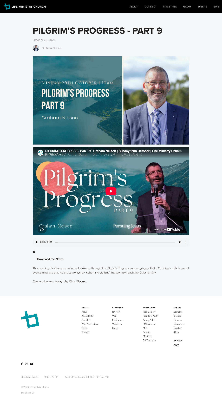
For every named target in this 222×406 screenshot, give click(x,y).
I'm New (116, 311)
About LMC (87, 315)
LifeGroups (117, 319)
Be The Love (149, 340)
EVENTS (178, 340)
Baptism (178, 328)
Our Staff (86, 319)
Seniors (146, 332)
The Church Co (27, 392)
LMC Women (149, 323)
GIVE (176, 345)
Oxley (84, 328)
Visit (114, 315)
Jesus (84, 311)
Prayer (115, 328)
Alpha (176, 332)
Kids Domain (149, 311)
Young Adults (149, 319)
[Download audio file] (34, 251)
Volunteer (117, 323)
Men (145, 328)
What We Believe (90, 323)
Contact (85, 332)
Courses (178, 319)
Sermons (178, 311)
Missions (147, 336)
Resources (179, 323)
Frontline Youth (150, 315)
